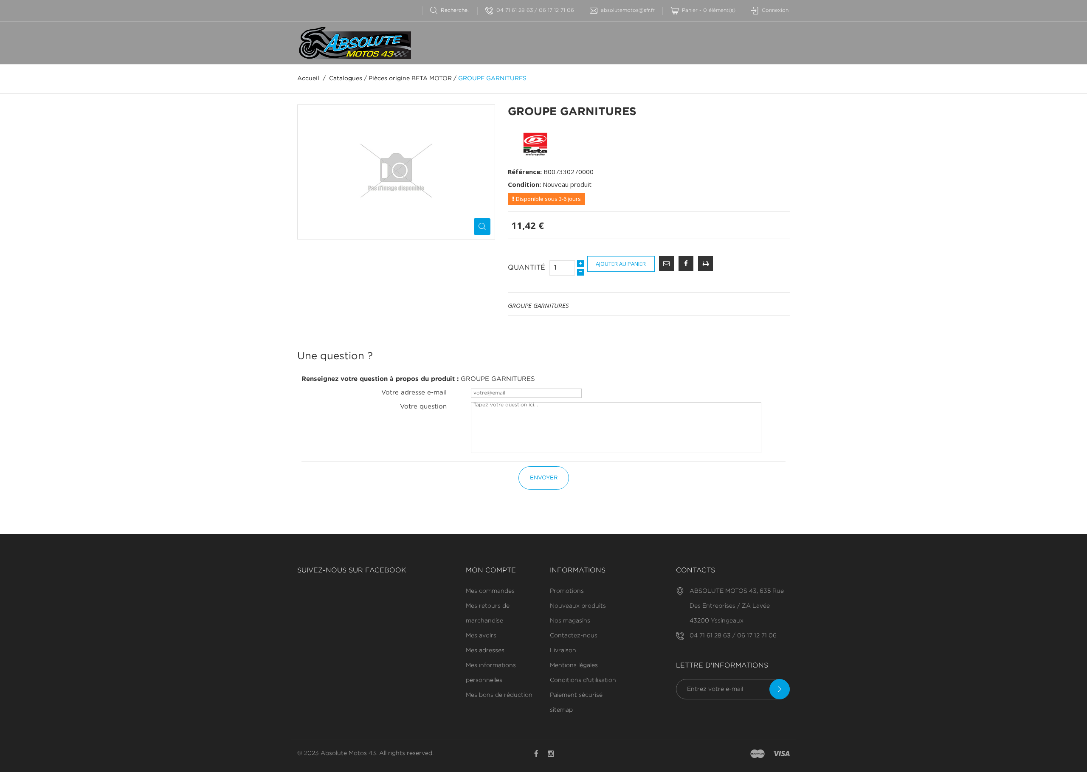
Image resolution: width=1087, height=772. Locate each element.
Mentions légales (574, 665)
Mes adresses (485, 650)
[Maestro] (757, 754)
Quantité (526, 268)
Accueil (308, 78)
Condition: (524, 184)
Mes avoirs (481, 635)
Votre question (423, 406)
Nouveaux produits (578, 606)
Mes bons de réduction (499, 695)
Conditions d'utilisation (583, 680)
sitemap (561, 710)
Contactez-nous (573, 635)
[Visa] (781, 754)
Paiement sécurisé (576, 695)
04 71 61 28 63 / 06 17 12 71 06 (535, 10)
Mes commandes (490, 591)
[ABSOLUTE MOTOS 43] (354, 43)
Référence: (525, 171)
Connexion (775, 10)
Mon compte (491, 570)
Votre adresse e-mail (414, 392)
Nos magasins (570, 620)
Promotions (567, 591)
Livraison (563, 650)
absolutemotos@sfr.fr (628, 10)
